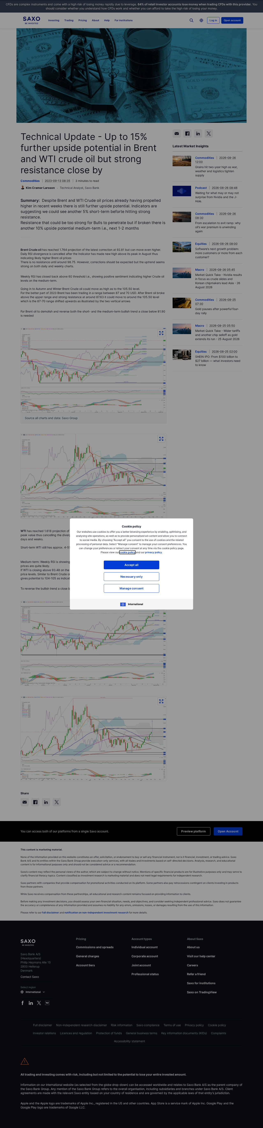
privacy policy (153, 552)
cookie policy (127, 552)
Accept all (132, 565)
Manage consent (132, 588)
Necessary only (131, 576)
